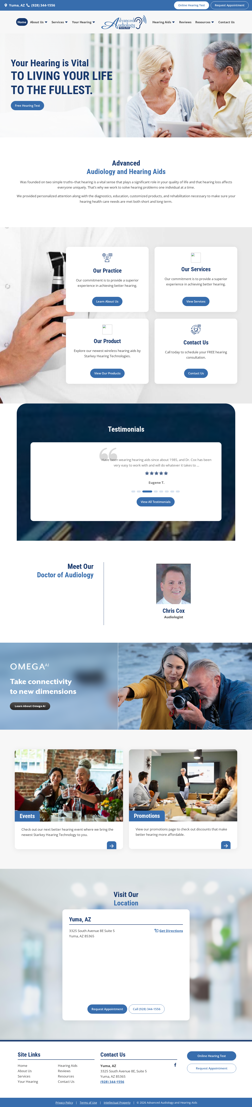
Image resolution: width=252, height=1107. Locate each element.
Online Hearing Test (211, 1056)
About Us (37, 22)
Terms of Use (88, 1102)
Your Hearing (82, 22)
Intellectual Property (117, 1102)
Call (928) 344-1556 (146, 1009)
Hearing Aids (162, 22)
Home (22, 22)
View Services (195, 301)
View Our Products (107, 373)
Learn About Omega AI (30, 706)
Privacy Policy (64, 1102)
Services (58, 22)
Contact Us (226, 22)
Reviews (185, 22)
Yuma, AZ (17, 5)
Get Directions (171, 930)
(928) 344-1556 (43, 5)
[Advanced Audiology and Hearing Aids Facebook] (175, 1065)
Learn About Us (107, 301)
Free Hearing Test (27, 105)
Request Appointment (107, 1009)
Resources (203, 22)
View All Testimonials (155, 502)
